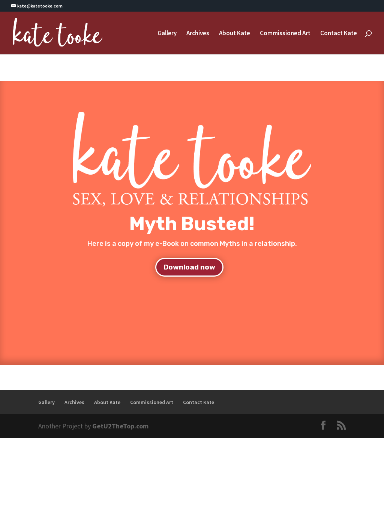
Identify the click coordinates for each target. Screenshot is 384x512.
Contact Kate (338, 33)
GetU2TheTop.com (120, 426)
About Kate (234, 33)
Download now (189, 267)
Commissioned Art (285, 33)
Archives (197, 33)
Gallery (167, 33)
